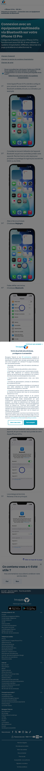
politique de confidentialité (17, 418)
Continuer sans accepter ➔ (34, 344)
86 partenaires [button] (26, 357)
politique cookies (31, 418)
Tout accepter (30, 422)
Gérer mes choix (15, 422)
